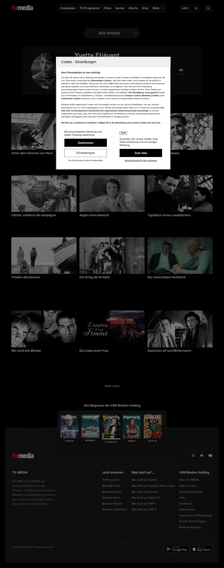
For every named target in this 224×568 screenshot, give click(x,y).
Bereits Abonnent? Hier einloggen (141, 160)
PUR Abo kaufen (141, 153)
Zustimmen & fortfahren (85, 143)
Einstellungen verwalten (85, 153)
